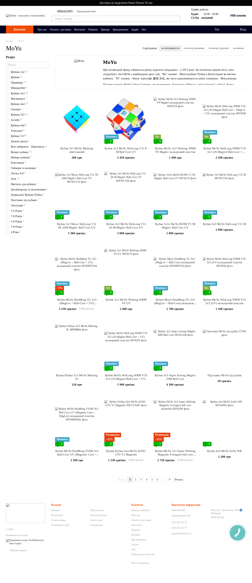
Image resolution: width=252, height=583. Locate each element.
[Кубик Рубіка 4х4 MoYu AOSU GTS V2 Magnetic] (126, 421)
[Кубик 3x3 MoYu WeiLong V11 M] (224, 194)
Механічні (57, 515)
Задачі (134, 29)
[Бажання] (229, 29)
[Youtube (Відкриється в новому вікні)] (101, 11)
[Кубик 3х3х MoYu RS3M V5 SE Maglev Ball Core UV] (175, 194)
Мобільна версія (17, 550)
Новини (93, 29)
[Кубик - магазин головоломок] (25, 512)
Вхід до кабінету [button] (141, 510)
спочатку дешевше (194, 48)
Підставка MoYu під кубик (225, 375)
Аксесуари (96, 520)
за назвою (238, 48)
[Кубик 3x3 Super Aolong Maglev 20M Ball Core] (175, 346)
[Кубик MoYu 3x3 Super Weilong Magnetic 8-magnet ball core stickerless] (175, 421)
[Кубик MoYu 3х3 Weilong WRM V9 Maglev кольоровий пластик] (175, 119)
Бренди (105, 29)
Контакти (79, 29)
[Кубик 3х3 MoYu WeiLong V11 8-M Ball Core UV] (126, 119)
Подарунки (96, 524)
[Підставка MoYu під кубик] (224, 346)
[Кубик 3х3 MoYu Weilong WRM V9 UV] (126, 270)
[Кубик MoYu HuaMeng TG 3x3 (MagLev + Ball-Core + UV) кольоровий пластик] (76, 270)
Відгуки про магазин (143, 554)
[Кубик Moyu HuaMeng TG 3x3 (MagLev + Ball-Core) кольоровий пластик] (175, 270)
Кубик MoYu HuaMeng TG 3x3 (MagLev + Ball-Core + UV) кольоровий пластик (76, 303)
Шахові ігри (97, 510)
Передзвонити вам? (86, 11)
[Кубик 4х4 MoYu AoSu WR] (224, 421)
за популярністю (170, 48)
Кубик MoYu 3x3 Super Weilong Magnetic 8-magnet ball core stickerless (175, 454)
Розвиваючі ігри (60, 524)
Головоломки (58, 520)
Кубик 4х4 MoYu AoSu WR (224, 451)
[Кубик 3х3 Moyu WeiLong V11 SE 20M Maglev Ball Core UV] (76, 194)
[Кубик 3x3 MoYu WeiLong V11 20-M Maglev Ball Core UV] (126, 194)
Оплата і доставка (60, 29)
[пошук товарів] (177, 19)
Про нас (42, 29)
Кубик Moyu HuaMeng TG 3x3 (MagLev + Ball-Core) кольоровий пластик (175, 303)
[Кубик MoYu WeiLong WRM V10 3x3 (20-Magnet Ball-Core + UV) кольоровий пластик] (126, 346)
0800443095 (65, 11)
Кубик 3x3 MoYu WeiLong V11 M (224, 224)
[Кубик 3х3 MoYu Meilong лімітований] (76, 119)
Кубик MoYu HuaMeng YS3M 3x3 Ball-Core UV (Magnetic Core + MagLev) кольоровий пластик (76, 454)
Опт (144, 29)
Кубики (55, 510)
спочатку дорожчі (219, 48)
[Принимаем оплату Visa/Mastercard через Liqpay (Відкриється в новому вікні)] (25, 541)
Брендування (120, 29)
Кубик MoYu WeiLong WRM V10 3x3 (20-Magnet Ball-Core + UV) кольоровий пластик (126, 379)
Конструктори (98, 515)
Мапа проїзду (217, 517)
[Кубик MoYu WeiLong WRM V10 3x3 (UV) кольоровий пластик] (224, 270)
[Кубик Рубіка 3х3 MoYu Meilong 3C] (76, 346)
